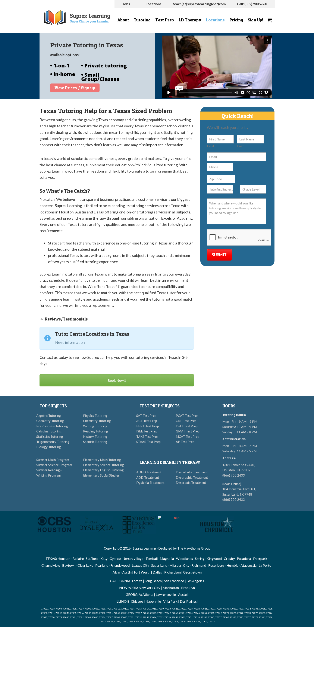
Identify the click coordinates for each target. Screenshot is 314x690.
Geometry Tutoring (50, 421)
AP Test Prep (185, 442)
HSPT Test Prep (147, 426)
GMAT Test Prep (188, 431)
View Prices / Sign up (74, 87)
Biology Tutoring (48, 447)
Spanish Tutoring (95, 442)
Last (240, 146)
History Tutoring (95, 436)
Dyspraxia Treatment (191, 482)
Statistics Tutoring (49, 436)
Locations (153, 4)
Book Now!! (117, 380)
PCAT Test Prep (187, 415)
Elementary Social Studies (101, 475)
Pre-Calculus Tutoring (52, 426)
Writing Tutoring (95, 426)
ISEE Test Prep (146, 431)
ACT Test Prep (146, 421)
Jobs (126, 4)
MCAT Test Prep (187, 436)
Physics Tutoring (95, 415)
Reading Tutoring (95, 431)
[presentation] (239, 237)
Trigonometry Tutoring (52, 442)
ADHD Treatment (148, 472)
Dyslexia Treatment (150, 482)
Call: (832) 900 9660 (252, 4)
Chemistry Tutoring (97, 421)
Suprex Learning (144, 548)
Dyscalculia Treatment (192, 472)
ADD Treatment (147, 477)
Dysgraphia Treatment (192, 477)
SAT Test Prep (146, 415)
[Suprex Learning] (77, 17)
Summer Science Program (54, 465)
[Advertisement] (157, 658)
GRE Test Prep (186, 421)
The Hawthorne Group (193, 548)
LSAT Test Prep (187, 426)
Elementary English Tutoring (103, 470)
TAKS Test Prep (147, 436)
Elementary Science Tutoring (103, 465)
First (210, 146)
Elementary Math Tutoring (102, 460)
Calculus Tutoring (49, 431)
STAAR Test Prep (148, 442)
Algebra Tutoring (48, 415)
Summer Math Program (52, 460)
